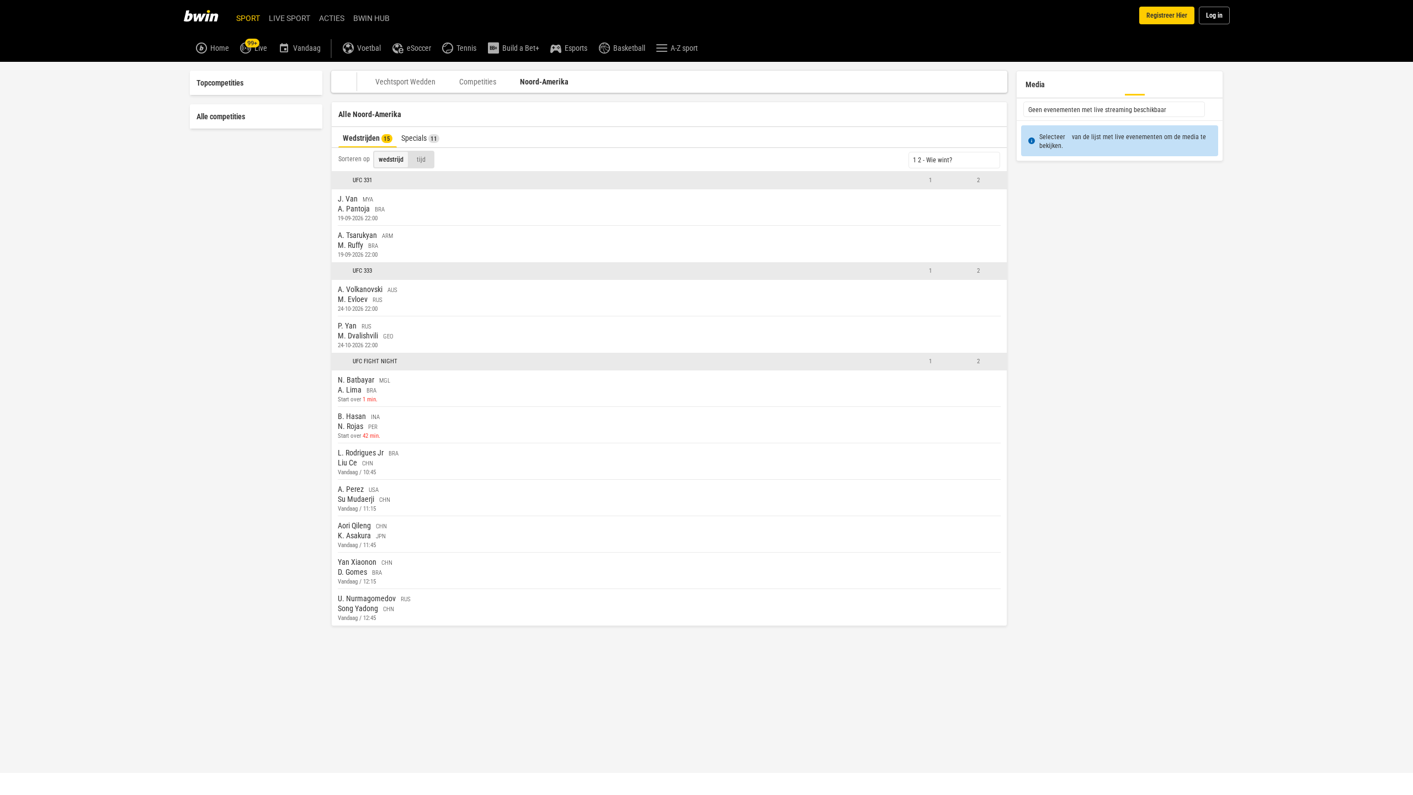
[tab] (367, 137)
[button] (669, 180)
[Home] (207, 15)
